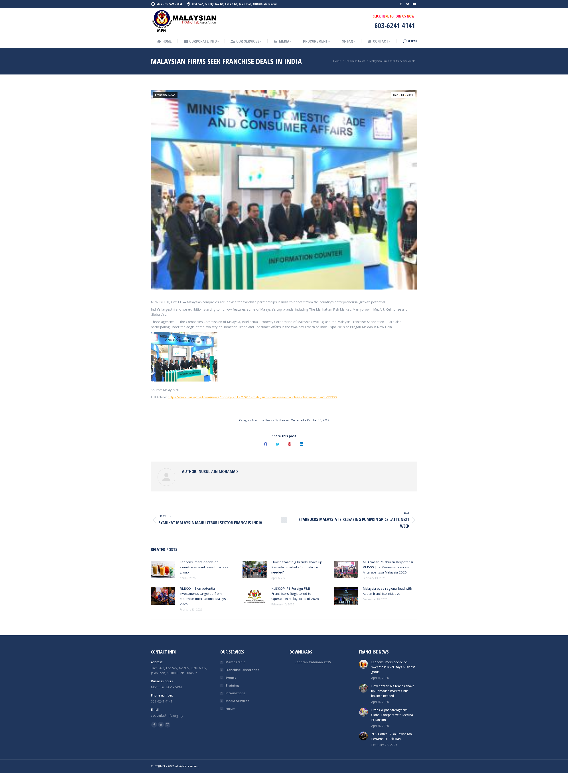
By (289, 420)
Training (232, 685)
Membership (235, 662)
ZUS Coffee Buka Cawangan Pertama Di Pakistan (391, 736)
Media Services (237, 701)
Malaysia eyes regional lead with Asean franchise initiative (387, 591)
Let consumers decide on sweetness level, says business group (204, 567)
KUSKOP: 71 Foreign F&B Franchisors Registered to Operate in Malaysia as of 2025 (295, 593)
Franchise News (165, 95)
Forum (230, 708)
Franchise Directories (242, 670)
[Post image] (163, 569)
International (236, 693)
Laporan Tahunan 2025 (313, 662)
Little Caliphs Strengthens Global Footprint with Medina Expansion (392, 715)
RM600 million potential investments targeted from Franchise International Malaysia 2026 (204, 596)
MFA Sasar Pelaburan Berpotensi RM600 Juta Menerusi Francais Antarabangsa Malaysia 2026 (388, 567)
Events (230, 677)
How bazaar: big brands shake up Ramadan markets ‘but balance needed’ (296, 567)
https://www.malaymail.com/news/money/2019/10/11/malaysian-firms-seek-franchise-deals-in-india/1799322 (252, 397)
